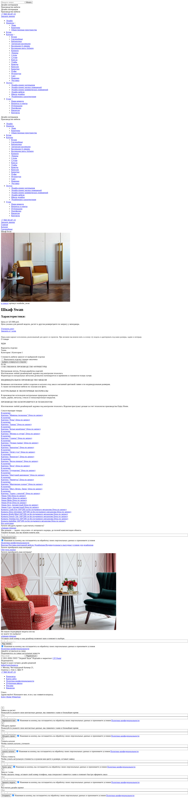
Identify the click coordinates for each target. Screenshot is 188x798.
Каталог (9, 137)
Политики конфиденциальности (15, 543)
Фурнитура (16, 176)
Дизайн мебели (18, 195)
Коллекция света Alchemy (22, 151)
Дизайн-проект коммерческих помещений (29, 193)
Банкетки (15, 172)
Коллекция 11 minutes (20, 149)
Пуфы (13, 174)
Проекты (10, 126)
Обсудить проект (8, 550)
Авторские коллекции (21, 147)
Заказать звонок (8, 16)
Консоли (15, 170)
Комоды (14, 167)
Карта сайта (11, 679)
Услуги (9, 186)
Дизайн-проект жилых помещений (26, 190)
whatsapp (5, 528)
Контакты (15, 216)
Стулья (14, 160)
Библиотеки (16, 144)
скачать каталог (8, 752)
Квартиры (15, 130)
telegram (12, 528)
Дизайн (9, 124)
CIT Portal (57, 658)
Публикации (16, 209)
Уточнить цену (7, 329)
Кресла (14, 163)
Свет (13, 179)
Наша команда (17, 204)
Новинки (15, 181)
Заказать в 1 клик (8, 331)
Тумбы (14, 165)
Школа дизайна (18, 197)
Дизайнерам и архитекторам (23, 199)
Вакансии (15, 213)
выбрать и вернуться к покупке (14, 362)
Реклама (9, 686)
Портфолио (16, 211)
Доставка (15, 183)
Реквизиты (11, 676)
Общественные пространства (24, 133)
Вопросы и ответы (19, 206)
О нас (8, 202)
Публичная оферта (14, 683)
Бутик (8, 135)
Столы (14, 158)
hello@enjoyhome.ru (9, 665)
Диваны (14, 156)
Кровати (15, 153)
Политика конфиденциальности (20, 681)
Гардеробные (17, 142)
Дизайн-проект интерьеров (23, 188)
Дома (13, 128)
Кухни (14, 140)
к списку (5, 303)
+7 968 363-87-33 (8, 14)
